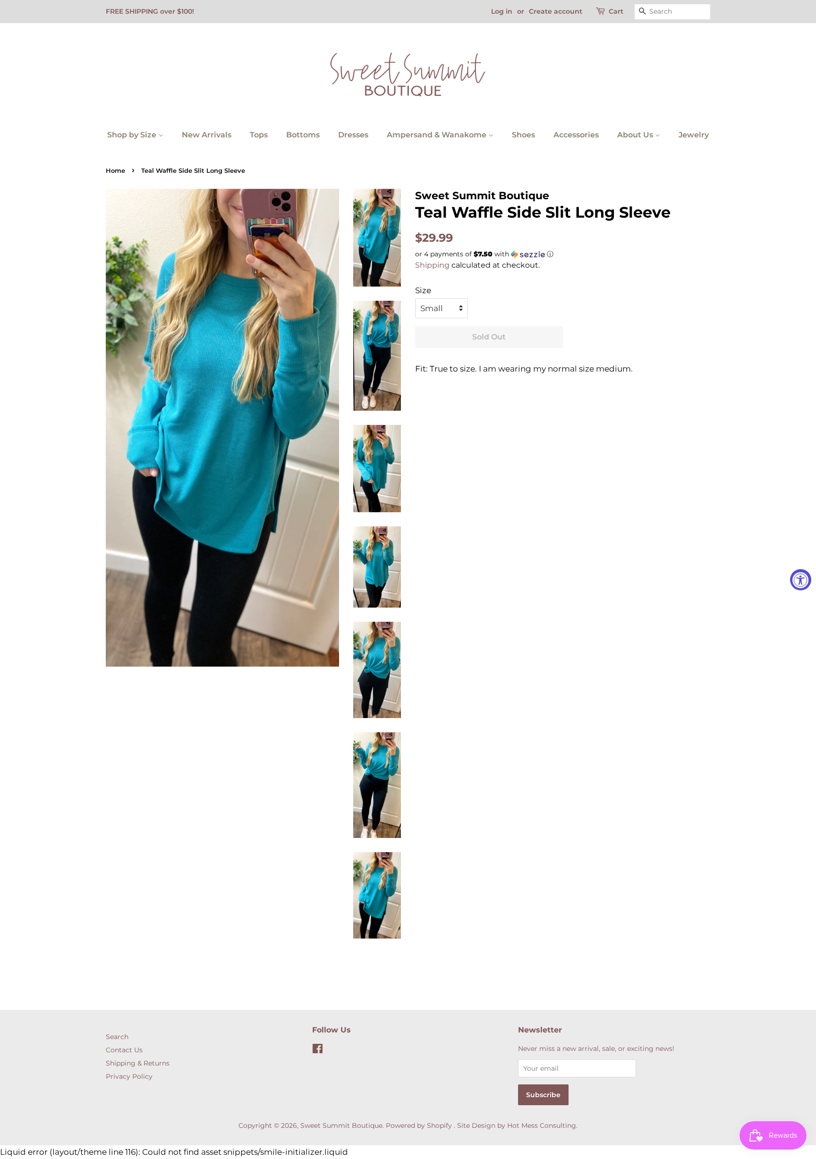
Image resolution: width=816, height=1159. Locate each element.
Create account (555, 11)
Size (423, 290)
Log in (501, 11)
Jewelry (694, 134)
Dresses (353, 134)
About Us (636, 134)
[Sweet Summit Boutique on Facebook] (317, 1050)
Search (117, 1036)
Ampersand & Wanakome (437, 134)
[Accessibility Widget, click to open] (800, 579)
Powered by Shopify (419, 1125)
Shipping (432, 265)
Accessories (576, 134)
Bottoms (303, 134)
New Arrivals (206, 134)
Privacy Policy (129, 1076)
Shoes (523, 134)
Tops (259, 134)
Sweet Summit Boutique (341, 1125)
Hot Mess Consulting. (542, 1125)
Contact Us (124, 1050)
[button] (562, 254)
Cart (616, 11)
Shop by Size (132, 134)
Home (115, 170)
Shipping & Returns (138, 1063)
